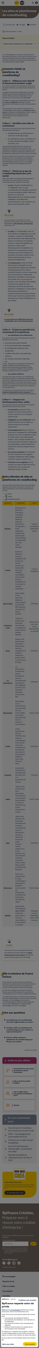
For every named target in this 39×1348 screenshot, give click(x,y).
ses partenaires (15, 1310)
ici (3, 1340)
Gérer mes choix (8, 1344)
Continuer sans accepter (27, 1300)
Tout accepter (30, 1344)
